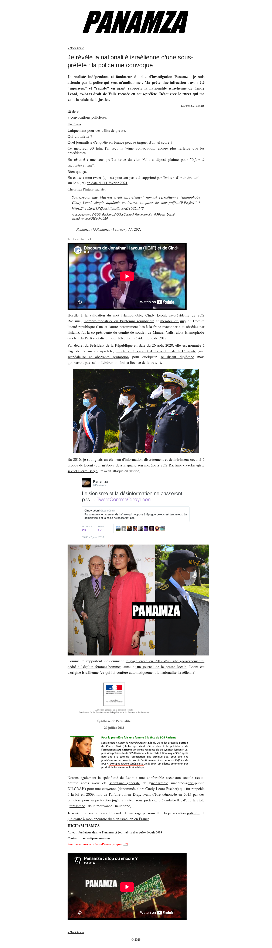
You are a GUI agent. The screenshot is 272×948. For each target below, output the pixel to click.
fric (191, 782)
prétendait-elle (170, 799)
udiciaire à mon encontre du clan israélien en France (109, 818)
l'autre (113, 326)
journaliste (125, 832)
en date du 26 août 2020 (153, 345)
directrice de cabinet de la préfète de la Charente (156, 350)
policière (193, 812)
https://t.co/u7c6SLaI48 (126, 208)
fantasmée (77, 805)
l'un (100, 326)
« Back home (76, 48)
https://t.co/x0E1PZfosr (90, 208)
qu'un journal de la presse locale (159, 666)
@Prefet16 (188, 202)
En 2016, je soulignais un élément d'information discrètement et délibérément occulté (134, 459)
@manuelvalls (143, 214)
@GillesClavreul (124, 214)
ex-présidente (179, 315)
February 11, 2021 (127, 229)
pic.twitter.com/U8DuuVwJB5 (90, 218)
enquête (141, 832)
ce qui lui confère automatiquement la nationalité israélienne (147, 672)
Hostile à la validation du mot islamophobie (105, 315)
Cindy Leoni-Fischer (161, 788)
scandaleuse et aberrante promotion (98, 356)
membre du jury (173, 320)
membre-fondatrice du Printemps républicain (119, 320)
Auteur (72, 832)
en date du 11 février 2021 (107, 182)
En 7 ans (74, 123)
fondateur (84, 832)
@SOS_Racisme (102, 214)
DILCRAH (76, 788)
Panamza (108, 832)
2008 (159, 832)
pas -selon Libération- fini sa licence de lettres (120, 362)
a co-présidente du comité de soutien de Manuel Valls (130, 332)
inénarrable (159, 782)
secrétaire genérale (124, 782)
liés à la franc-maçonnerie (159, 326)
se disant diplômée (177, 356)
